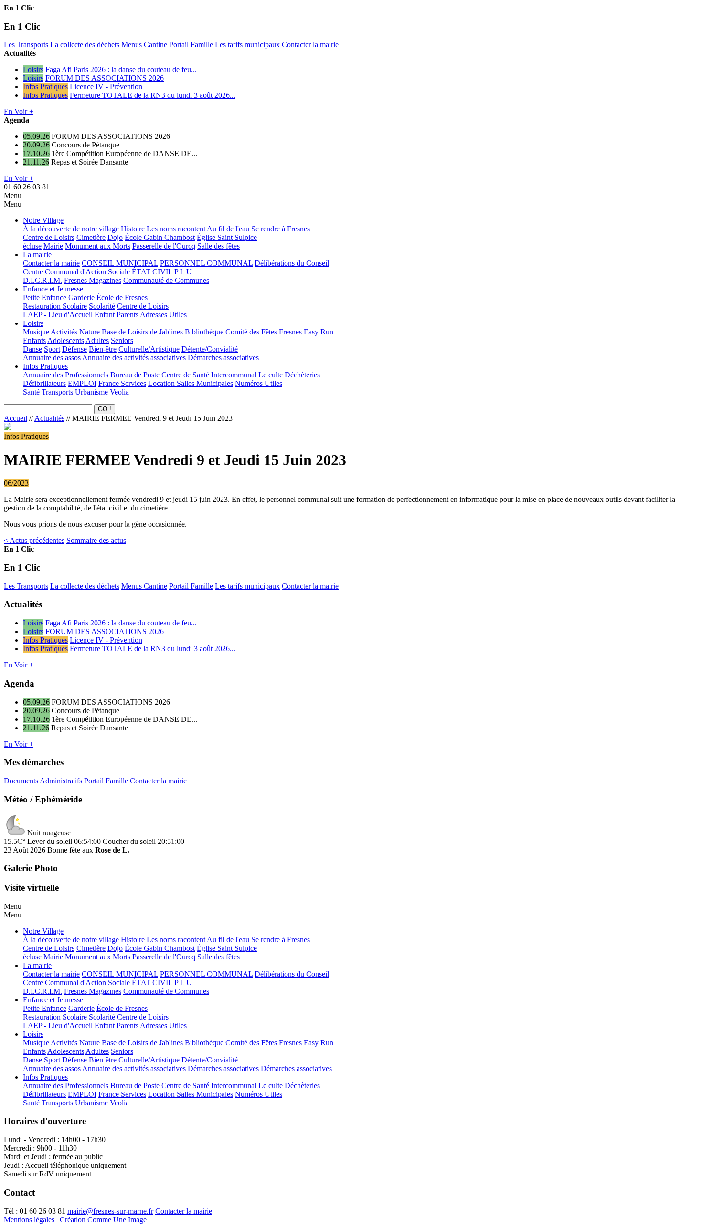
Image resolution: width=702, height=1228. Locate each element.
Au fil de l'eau (228, 229)
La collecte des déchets (84, 45)
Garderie (81, 297)
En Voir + (18, 111)
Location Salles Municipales (190, 383)
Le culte (270, 375)
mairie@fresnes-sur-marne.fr (110, 1211)
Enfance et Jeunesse (53, 289)
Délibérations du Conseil (292, 263)
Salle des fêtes (218, 246)
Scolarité (102, 306)
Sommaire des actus (96, 540)
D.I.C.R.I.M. (42, 280)
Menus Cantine (144, 45)
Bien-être (103, 349)
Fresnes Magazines (92, 280)
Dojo (115, 237)
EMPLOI (82, 383)
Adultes (97, 340)
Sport (52, 349)
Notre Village (43, 220)
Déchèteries (302, 375)
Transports (57, 392)
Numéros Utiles (258, 383)
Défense (74, 349)
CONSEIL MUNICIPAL (120, 263)
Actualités (49, 418)
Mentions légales (29, 1220)
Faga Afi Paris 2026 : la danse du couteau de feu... (121, 69)
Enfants (34, 340)
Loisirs (33, 69)
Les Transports (26, 45)
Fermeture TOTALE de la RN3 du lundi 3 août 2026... (152, 95)
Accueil (15, 418)
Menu (12, 195)
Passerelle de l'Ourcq (163, 246)
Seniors (122, 340)
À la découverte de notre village (71, 229)
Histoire (133, 229)
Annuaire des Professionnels (65, 375)
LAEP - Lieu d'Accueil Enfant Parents (80, 315)
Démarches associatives (223, 358)
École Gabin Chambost (160, 237)
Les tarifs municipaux (247, 45)
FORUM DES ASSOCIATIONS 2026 (104, 78)
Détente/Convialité (209, 349)
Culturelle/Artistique (149, 349)
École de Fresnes (122, 297)
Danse (32, 349)
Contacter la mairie (310, 45)
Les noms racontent (176, 229)
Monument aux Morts (97, 246)
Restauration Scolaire (55, 306)
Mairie (53, 246)
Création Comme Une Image (103, 1220)
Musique (36, 332)
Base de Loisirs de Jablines (142, 332)
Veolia (119, 392)
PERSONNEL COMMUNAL (206, 263)
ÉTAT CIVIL (152, 272)
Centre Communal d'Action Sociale (76, 272)
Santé (31, 392)
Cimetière (91, 237)
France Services (122, 383)
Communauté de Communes (166, 280)
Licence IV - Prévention (106, 87)
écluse (32, 246)
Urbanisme (91, 392)
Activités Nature (75, 332)
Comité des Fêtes (251, 332)
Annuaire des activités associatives (134, 358)
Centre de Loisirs (48, 237)
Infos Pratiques (45, 87)
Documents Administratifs (43, 781)
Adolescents (65, 340)
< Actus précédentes (34, 540)
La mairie (37, 254)
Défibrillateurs (44, 383)
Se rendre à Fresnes (280, 229)
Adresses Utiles (163, 315)
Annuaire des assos (52, 358)
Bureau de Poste (135, 375)
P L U (183, 272)
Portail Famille (191, 45)
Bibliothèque (204, 332)
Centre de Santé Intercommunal (208, 375)
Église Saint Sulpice (227, 237)
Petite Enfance (44, 297)
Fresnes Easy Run (306, 332)
